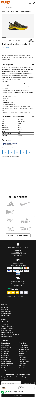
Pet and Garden (23, 347)
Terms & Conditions (7, 326)
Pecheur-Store (23, 345)
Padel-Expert (23, 343)
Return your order (18, 285)
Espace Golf (5, 351)
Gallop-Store (5, 355)
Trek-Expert (22, 360)
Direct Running (6, 347)
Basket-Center (5, 343)
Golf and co (4, 357)
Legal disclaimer (6, 330)
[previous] (1, 216)
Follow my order (6, 312)
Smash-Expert (23, 351)
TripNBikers (22, 364)
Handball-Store (6, 360)
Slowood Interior (24, 349)
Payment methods (7, 332)
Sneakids (22, 355)
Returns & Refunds (7, 328)
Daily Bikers (5, 345)
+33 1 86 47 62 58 (18, 255)
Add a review (5, 48)
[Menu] (2, 7)
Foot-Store (4, 353)
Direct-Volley (5, 349)
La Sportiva (11, 40)
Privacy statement (6, 336)
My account (4, 307)
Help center (5, 309)
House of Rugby (6, 362)
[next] (35, 216)
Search (10, 7)
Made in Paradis (6, 366)
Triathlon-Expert (24, 362)
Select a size (18, 395)
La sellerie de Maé (7, 364)
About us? (4, 322)
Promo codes (5, 316)
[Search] (6, 7)
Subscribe (28, 383)
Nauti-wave (4, 368)
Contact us (18, 250)
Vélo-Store (22, 366)
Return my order (6, 314)
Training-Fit (22, 357)
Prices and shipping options (10, 334)
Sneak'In (21, 353)
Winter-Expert (23, 368)
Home (3, 11)
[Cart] (34, 2)
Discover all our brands (18, 235)
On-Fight (4, 370)
